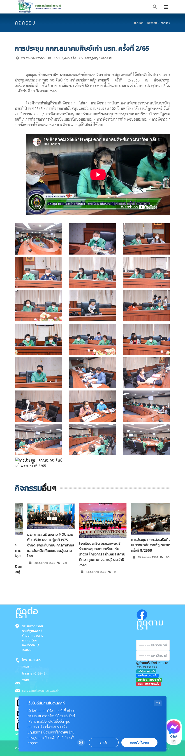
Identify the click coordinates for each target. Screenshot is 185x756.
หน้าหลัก (138, 23)
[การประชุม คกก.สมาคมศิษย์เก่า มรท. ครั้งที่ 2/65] (38, 239)
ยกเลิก (103, 742)
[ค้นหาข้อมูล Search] (155, 7)
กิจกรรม (152, 23)
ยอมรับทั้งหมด (139, 742)
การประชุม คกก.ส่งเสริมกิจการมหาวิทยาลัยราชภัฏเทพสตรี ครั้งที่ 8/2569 (143, 545)
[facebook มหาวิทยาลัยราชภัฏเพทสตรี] (142, 613)
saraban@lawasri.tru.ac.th (40, 690)
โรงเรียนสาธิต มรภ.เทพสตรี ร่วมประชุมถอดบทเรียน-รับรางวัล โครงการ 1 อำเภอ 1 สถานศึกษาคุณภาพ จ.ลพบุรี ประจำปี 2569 (92, 554)
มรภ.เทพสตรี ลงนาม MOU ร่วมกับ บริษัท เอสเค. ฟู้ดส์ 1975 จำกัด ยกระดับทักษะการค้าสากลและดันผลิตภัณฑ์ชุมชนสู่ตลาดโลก (40, 545)
